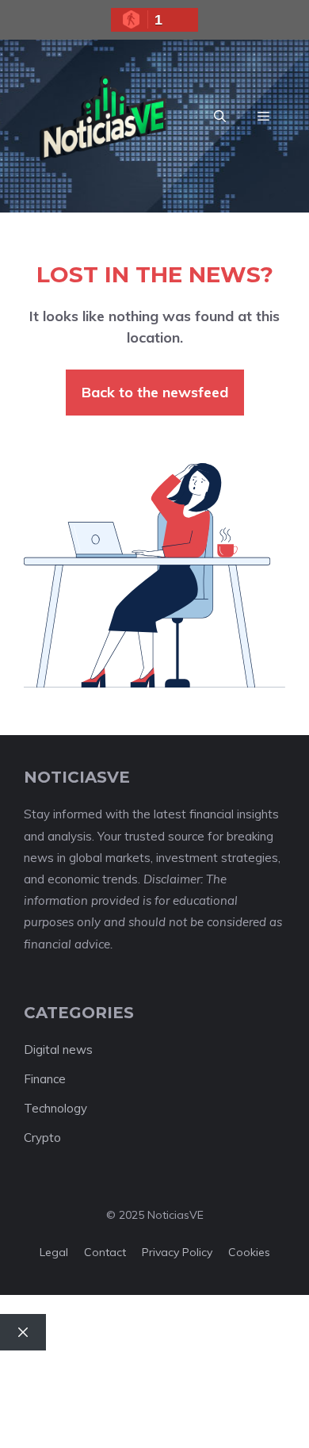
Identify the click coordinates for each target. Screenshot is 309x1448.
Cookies (249, 1252)
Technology (55, 1108)
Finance (45, 1078)
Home (33, 1371)
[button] (220, 116)
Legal (54, 1252)
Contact (105, 1252)
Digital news (58, 1049)
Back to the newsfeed (155, 392)
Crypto (42, 1137)
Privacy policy (177, 1252)
